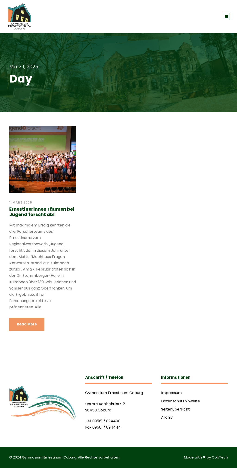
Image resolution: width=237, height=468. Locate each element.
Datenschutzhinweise (180, 401)
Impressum (171, 392)
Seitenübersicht (175, 409)
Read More (27, 324)
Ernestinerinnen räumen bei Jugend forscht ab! (41, 212)
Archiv (167, 417)
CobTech (220, 457)
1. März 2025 (20, 202)
